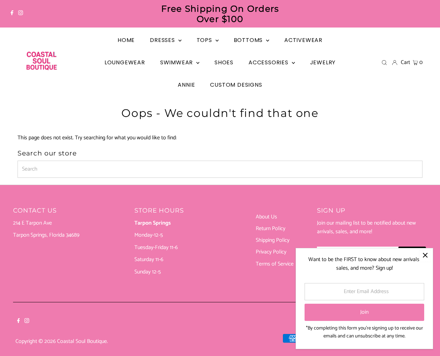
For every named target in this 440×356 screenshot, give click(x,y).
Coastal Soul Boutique (82, 341)
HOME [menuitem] (126, 40)
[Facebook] (12, 14)
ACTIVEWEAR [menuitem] (303, 40)
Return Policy (270, 228)
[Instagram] (20, 14)
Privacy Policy (271, 252)
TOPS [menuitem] (205, 40)
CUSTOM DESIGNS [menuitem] (236, 85)
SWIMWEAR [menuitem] (177, 62)
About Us (266, 217)
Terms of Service (275, 264)
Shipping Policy (272, 240)
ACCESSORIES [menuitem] (269, 62)
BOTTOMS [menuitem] (249, 40)
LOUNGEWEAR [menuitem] (124, 62)
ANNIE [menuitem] (186, 85)
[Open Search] (384, 63)
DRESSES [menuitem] (163, 40)
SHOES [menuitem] (223, 62)
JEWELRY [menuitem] (323, 62)
